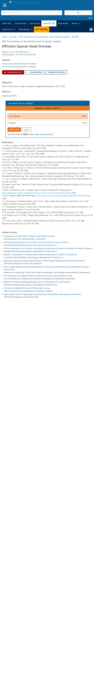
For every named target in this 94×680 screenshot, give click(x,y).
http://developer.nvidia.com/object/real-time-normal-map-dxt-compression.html (36, 193)
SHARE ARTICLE (36, 72)
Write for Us (7, 29)
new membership (43, 134)
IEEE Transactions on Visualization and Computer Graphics (44, 37)
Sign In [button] (56, 108)
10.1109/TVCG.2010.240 (26, 54)
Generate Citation (56, 72)
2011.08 (75, 37)
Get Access (42, 29)
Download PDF (14, 72)
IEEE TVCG (6, 23)
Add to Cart (14, 129)
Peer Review (24, 29)
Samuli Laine (7, 63)
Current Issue (20, 23)
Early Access (63, 23)
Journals (13, 37)
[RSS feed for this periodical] (91, 29)
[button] (90, 18)
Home (4, 37)
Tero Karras (7, 66)
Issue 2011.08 (49, 23)
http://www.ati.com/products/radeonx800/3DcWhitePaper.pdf (63, 195)
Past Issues (35, 23)
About (75, 23)
